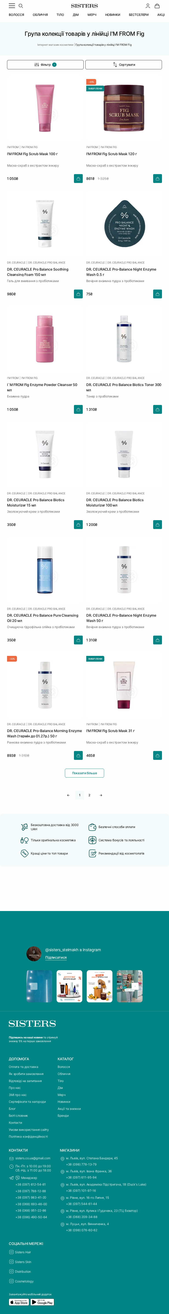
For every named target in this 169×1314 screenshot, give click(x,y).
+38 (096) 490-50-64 (31, 1217)
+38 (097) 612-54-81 (30, 1184)
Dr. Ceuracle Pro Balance (46, 262)
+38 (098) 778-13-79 (81, 1164)
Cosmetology (24, 1281)
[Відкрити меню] (12, 6)
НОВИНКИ (112, 15)
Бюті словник (18, 1115)
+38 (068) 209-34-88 (81, 1217)
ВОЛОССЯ (16, 15)
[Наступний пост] (135, 986)
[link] (157, 6)
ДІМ (76, 15)
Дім (60, 1088)
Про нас (15, 1088)
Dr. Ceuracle (16, 262)
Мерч (62, 1095)
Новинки (64, 1101)
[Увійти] (148, 6)
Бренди (63, 1115)
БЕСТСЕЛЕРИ (139, 15)
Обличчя (64, 1074)
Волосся (64, 1067)
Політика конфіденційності (28, 1136)
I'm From (13, 147)
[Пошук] (21, 6)
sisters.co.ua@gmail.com (32, 1158)
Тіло (61, 1081)
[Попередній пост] (33, 986)
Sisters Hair (23, 1252)
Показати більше (84, 773)
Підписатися (56, 957)
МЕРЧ (92, 15)
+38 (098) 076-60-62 (81, 1230)
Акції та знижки (69, 1109)
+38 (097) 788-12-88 (30, 1191)
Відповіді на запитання (25, 1081)
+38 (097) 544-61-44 (81, 1204)
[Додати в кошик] (78, 178)
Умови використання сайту (29, 1129)
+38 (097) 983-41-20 (30, 1197)
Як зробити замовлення (26, 1074)
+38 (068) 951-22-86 (30, 1210)
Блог (12, 1109)
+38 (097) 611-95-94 (81, 1177)
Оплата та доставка (23, 1067)
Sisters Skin (23, 1262)
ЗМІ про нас (17, 1095)
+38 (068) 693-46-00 (31, 1204)
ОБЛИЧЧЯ (40, 15)
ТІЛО (60, 15)
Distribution (23, 1271)
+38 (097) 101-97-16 (81, 1190)
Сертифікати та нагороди (27, 1101)
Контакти (15, 1122)
